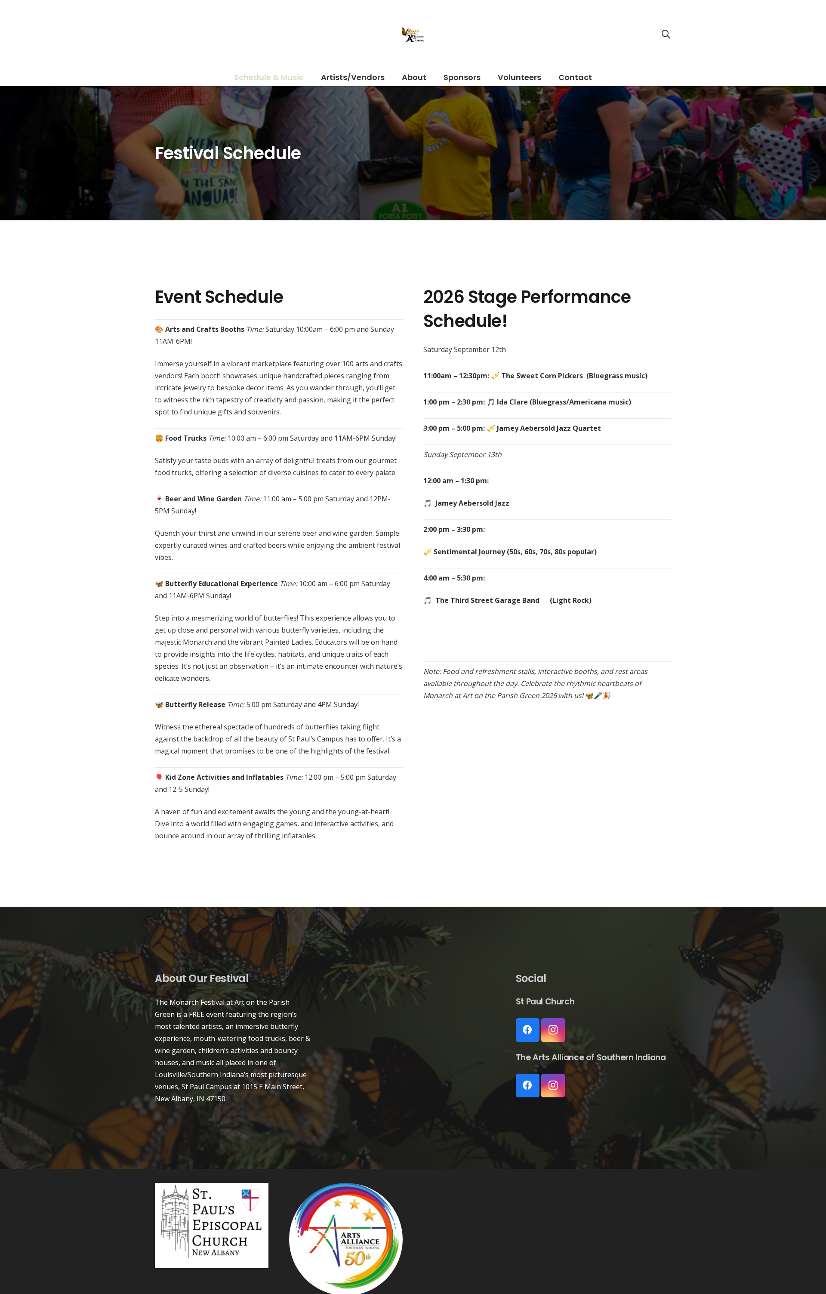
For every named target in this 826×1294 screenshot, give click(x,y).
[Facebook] (527, 1030)
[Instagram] (553, 1030)
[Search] (665, 34)
